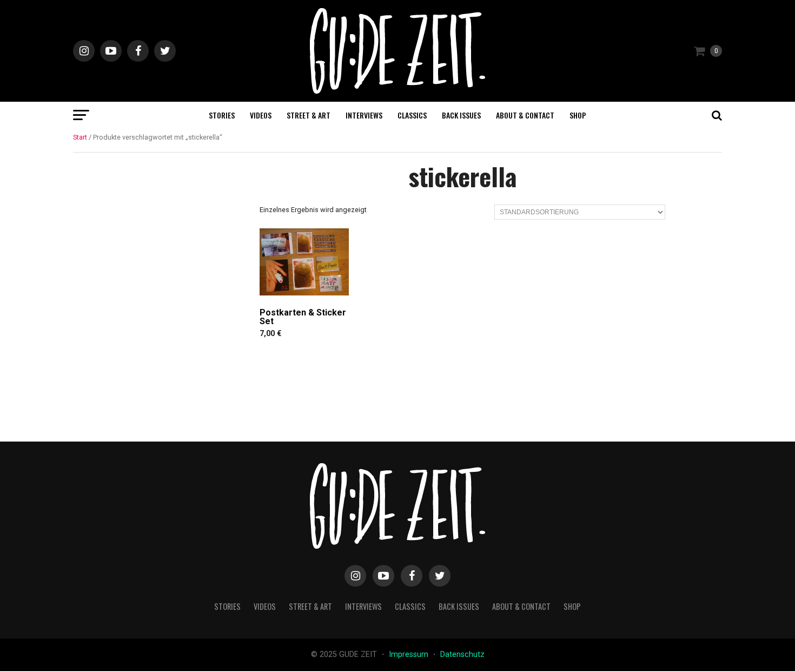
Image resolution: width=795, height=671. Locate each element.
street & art (308, 115)
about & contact (525, 115)
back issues (461, 115)
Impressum (409, 654)
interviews (364, 115)
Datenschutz (462, 654)
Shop (577, 115)
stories (222, 115)
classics (412, 115)
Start (80, 137)
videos (260, 115)
